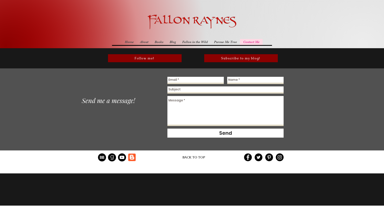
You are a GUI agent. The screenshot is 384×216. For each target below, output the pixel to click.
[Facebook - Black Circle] (248, 157)
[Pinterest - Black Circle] (269, 157)
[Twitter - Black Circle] (258, 157)
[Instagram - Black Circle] (280, 157)
